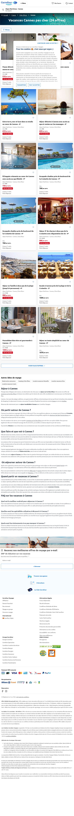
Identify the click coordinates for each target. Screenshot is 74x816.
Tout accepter (34, 85)
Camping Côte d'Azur (24, 381)
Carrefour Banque (8, 648)
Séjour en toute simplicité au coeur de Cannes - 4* (54, 341)
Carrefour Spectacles (8, 642)
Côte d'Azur (23, 15)
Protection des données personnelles (50, 626)
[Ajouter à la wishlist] (70, 63)
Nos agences (43, 639)
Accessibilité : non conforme (48, 632)
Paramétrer (21, 85)
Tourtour (10, 467)
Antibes (64, 401)
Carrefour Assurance (8, 654)
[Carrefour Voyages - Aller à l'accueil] (9, 3)
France (14, 15)
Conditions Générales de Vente (48, 606)
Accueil (5, 15)
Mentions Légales (45, 621)
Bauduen (30, 473)
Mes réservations (44, 642)
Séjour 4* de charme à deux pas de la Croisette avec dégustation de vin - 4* (54, 232)
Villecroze (32, 470)
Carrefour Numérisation (9, 663)
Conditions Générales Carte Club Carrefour (52, 612)
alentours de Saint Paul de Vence (59, 415)
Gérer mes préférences (46, 635)
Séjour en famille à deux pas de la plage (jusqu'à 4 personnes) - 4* (18, 287)
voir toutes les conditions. (22, 697)
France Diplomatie (45, 600)
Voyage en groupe (8, 609)
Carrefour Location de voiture (11, 645)
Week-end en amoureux (9, 381)
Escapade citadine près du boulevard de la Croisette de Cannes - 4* (54, 177)
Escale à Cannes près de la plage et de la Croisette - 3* (55, 287)
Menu (24, 3)
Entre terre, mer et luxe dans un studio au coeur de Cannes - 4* (18, 122)
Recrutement (6, 606)
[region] (37, 65)
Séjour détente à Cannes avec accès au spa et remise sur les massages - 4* (54, 122)
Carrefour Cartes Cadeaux (10, 657)
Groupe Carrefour (7, 639)
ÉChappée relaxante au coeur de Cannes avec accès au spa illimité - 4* (18, 177)
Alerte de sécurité (45, 624)
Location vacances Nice (58, 381)
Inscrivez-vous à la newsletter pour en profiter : (15, 556)
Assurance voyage (8, 612)
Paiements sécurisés (45, 615)
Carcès (39, 470)
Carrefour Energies (8, 651)
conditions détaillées (11, 736)
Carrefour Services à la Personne (12, 660)
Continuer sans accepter (47, 43)
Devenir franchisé (8, 603)
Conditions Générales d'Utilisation (49, 609)
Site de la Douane (44, 603)
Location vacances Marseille (41, 381)
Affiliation (5, 600)
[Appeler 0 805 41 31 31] (55, 646)
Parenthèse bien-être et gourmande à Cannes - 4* (17, 341)
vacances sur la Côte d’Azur (8, 394)
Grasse (54, 401)
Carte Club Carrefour (45, 618)
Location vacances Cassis (9, 384)
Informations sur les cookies (47, 629)
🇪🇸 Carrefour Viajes (8, 618)
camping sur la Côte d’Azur (34, 420)
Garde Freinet (60, 465)
